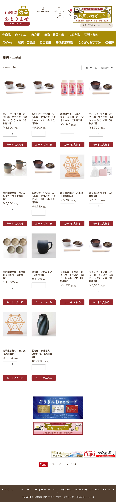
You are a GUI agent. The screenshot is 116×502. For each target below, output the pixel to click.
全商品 (6, 35)
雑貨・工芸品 (26, 42)
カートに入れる (15, 144)
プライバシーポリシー (27, 489)
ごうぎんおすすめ (89, 42)
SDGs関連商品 (64, 42)
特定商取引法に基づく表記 (87, 489)
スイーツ (8, 42)
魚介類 (35, 35)
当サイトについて (49, 489)
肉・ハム (21, 35)
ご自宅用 (45, 42)
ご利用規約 (66, 489)
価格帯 (109, 42)
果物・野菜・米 (54, 35)
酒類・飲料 (91, 35)
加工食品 (74, 35)
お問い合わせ (7, 489)
